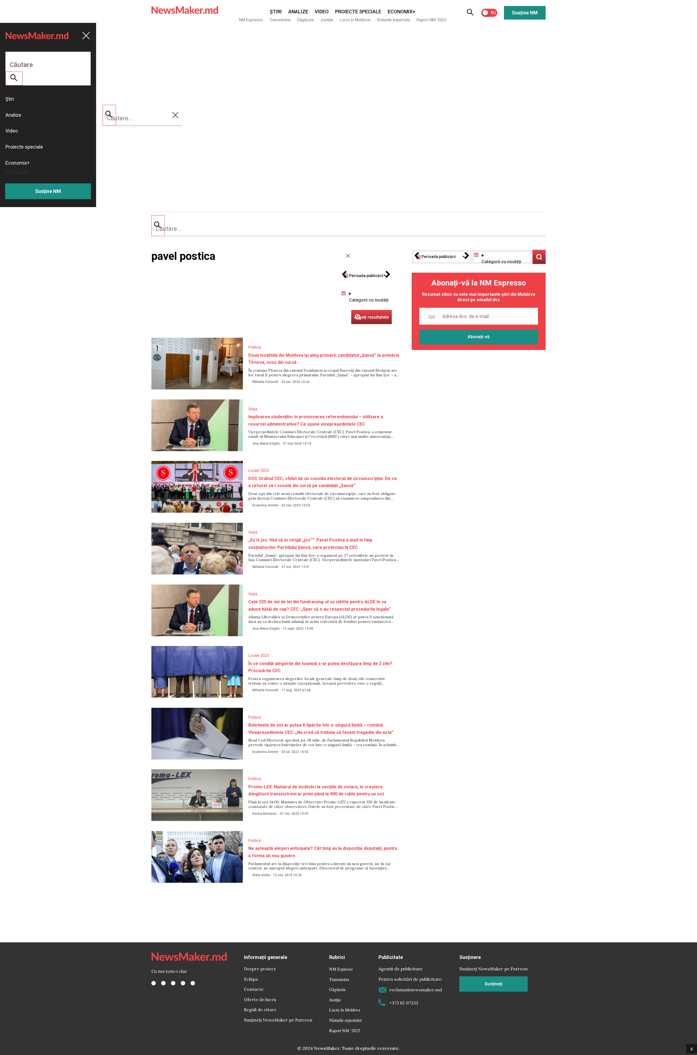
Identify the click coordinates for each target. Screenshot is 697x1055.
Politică (254, 347)
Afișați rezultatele (539, 257)
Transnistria (280, 19)
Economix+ (401, 11)
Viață (252, 409)
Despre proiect (260, 968)
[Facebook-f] (153, 983)
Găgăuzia (305, 19)
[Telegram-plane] (193, 983)
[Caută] (158, 225)
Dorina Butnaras (264, 814)
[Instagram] (173, 983)
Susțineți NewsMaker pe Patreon (278, 1020)
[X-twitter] (163, 983)
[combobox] (348, 229)
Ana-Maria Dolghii (266, 443)
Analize (298, 11)
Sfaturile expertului (393, 19)
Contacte (254, 989)
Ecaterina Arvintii (265, 505)
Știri (276, 11)
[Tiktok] (183, 983)
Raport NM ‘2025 (431, 19)
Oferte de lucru (260, 999)
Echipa (251, 979)
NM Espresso (251, 19)
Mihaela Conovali (265, 382)
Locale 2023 (258, 470)
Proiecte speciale (358, 11)
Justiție (326, 19)
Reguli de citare (260, 1009)
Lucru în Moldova (355, 19)
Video (322, 11)
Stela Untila (261, 875)
